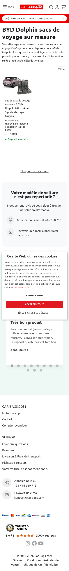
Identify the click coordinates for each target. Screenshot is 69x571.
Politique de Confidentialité (40, 564)
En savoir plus (22, 287)
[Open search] (51, 7)
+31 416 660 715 (50, 220)
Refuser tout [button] (34, 295)
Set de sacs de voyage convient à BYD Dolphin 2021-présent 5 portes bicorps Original (18, 108)
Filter (62, 68)
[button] (12, 365)
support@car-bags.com (29, 497)
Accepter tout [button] (34, 304)
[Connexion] (57, 7)
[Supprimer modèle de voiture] (63, 18)
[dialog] (34, 285)
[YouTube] (41, 543)
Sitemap (18, 560)
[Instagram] (29, 543)
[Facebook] (35, 543)
